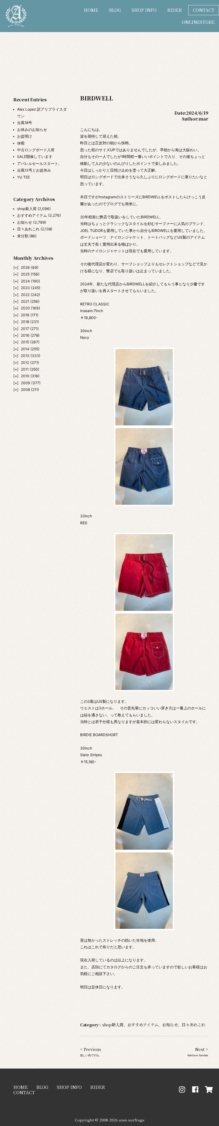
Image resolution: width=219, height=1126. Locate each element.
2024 (25, 281)
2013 (25, 356)
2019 (25, 315)
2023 (25, 288)
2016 (25, 335)
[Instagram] (182, 1089)
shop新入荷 (27, 209)
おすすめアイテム (32, 215)
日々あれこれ (28, 229)
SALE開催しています (34, 156)
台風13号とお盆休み (34, 170)
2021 (25, 301)
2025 (25, 274)
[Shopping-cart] (209, 1089)
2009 (25, 383)
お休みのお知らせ (32, 129)
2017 (25, 329)
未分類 (22, 236)
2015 (25, 342)
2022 (25, 295)
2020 (25, 308)
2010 (25, 376)
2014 (25, 349)
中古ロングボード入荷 (35, 150)
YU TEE (23, 177)
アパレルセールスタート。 (39, 163)
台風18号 (24, 123)
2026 (25, 267)
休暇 (21, 143)
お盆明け (24, 136)
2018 (25, 322)
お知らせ (24, 222)
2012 (25, 362)
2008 (25, 389)
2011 (25, 369)
